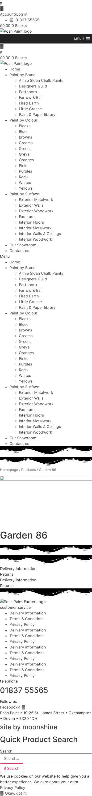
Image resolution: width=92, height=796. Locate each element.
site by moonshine (28, 727)
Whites (25, 182)
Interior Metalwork (35, 228)
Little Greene (30, 108)
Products (28, 470)
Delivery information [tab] (18, 568)
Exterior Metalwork (36, 199)
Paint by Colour (23, 120)
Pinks (23, 165)
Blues (23, 131)
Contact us (19, 250)
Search (6, 751)
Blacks (24, 125)
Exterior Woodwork (36, 211)
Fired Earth (29, 103)
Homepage (9, 470)
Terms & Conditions (26, 618)
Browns (25, 137)
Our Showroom (22, 245)
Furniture (26, 216)
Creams (26, 142)
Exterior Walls (31, 205)
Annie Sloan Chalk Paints (41, 80)
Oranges (26, 159)
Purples (25, 171)
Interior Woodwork (35, 239)
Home (14, 69)
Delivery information (27, 613)
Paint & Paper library (37, 114)
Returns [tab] (6, 574)
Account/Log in (13, 14)
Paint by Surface (24, 193)
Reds (23, 176)
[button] (79, 38)
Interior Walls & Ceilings (40, 233)
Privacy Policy (22, 624)
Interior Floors (31, 222)
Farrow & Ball (30, 97)
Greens (25, 148)
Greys (24, 154)
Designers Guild (33, 86)
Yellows (26, 188)
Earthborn (28, 91)
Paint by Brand (22, 74)
